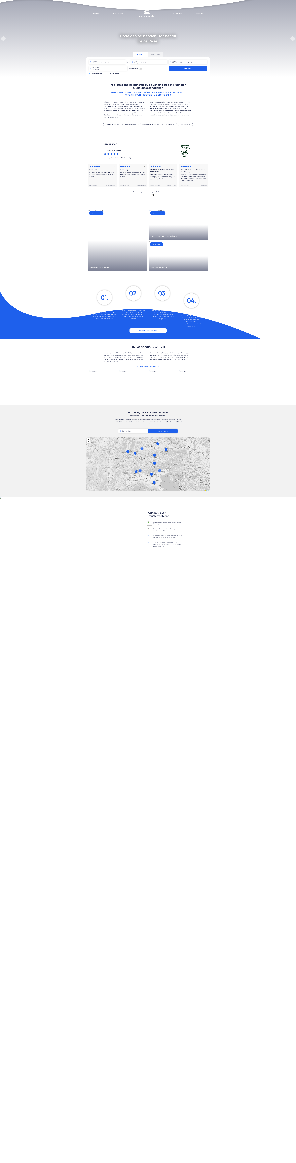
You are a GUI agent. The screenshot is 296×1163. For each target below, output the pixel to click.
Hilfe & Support (176, 13)
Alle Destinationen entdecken (146, 366)
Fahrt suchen (187, 68)
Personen (174, 61)
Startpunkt (94, 61)
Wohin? (135, 61)
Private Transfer (114, 73)
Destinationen (118, 13)
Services (95, 13)
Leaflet (207, 490)
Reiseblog (200, 13)
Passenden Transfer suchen (148, 331)
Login (206, 6)
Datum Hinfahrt (95, 67)
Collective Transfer (96, 73)
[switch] (140, 69)
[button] (127, 452)
